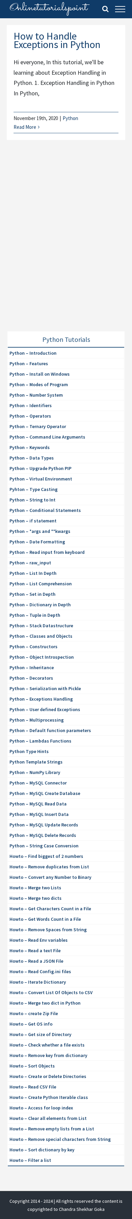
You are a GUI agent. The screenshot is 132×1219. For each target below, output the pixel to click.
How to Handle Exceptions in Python (57, 40)
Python (70, 118)
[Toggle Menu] (120, 9)
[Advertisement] (66, 244)
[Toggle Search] (105, 8)
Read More (25, 127)
